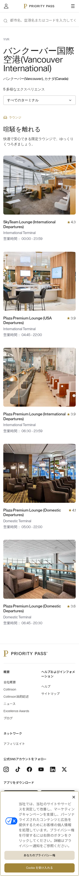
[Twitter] (64, 769)
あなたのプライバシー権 (39, 855)
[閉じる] (74, 797)
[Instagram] (6, 769)
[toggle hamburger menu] (72, 6)
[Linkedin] (52, 769)
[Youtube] (41, 769)
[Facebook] (29, 769)
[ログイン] (6, 6)
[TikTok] (17, 769)
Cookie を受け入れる (39, 867)
